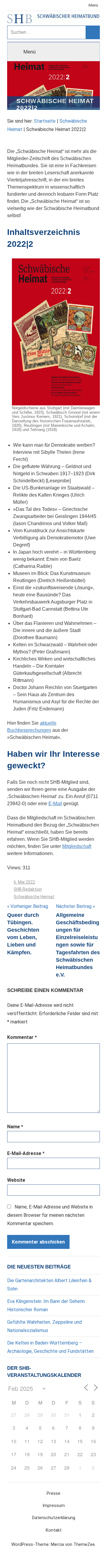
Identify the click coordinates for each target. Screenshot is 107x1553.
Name (15, 1126)
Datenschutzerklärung (53, 1517)
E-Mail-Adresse (26, 1153)
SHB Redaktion (28, 889)
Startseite (45, 121)
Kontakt (54, 1530)
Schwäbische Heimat (34, 896)
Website (16, 1180)
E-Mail (55, 803)
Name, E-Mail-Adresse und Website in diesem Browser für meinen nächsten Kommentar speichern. (50, 1215)
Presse (53, 1493)
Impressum (54, 1505)
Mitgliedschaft (76, 846)
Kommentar (22, 1037)
